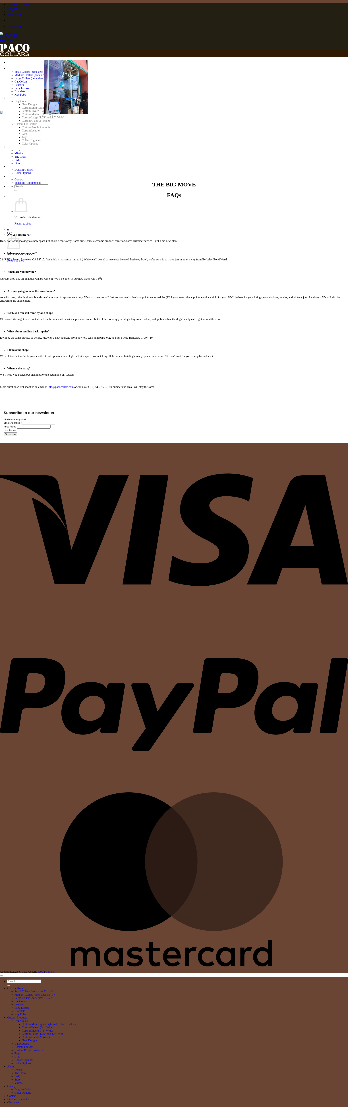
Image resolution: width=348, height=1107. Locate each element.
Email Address (13, 422)
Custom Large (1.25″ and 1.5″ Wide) (43, 1033)
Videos (18, 1082)
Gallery (11, 166)
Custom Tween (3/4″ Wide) (37, 1027)
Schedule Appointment (27, 182)
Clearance (13, 7)
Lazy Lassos (21, 1007)
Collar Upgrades (23, 1059)
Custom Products (17, 1017)
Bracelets (19, 1011)
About (10, 1066)
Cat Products (21, 1043)
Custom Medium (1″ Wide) (37, 1030)
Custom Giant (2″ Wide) (36, 1037)
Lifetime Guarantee (18, 4)
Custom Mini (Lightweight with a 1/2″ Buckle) (49, 1024)
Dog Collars (21, 1020)
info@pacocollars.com (61, 386)
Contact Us (14, 176)
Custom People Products (28, 1050)
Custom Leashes (23, 1046)
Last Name (10, 430)
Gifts (17, 1056)
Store (17, 1079)
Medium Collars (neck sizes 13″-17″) (35, 994)
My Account (14, 14)
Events (18, 1069)
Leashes (19, 1004)
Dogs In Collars (23, 169)
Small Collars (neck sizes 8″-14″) (33, 991)
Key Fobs (20, 1014)
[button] (16, 195)
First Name (10, 426)
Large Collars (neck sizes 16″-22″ (33, 997)
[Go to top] (1, 975)
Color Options (22, 172)
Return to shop (22, 223)
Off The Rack (15, 988)
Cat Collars (20, 1001)
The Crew (20, 1073)
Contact (18, 179)
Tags (17, 1053)
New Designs (29, 1040)
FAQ (10, 11)
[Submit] (15, 190)
